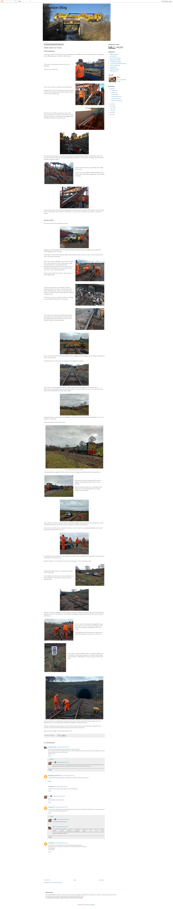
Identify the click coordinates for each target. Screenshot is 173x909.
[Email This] (58, 735)
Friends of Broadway (115, 65)
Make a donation (114, 54)
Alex (54, 826)
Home (74, 880)
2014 (111, 114)
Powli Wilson (51, 843)
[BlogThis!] (60, 735)
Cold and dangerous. (116, 96)
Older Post (101, 880)
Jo (53, 762)
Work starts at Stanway (116, 100)
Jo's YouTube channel (115, 58)
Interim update (114, 94)
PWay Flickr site (114, 71)
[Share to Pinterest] (65, 735)
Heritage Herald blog (115, 59)
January (113, 92)
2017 (111, 108)
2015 (111, 112)
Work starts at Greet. (116, 98)
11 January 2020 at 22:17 (63, 762)
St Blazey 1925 (52, 747)
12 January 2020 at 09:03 (61, 786)
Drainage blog (113, 67)
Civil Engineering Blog (115, 61)
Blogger (93, 904)
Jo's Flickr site (113, 56)
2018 (111, 106)
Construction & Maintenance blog (118, 63)
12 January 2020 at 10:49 (58, 796)
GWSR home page (114, 69)
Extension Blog (55, 8)
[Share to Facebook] (63, 735)
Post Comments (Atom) (56, 882)
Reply (49, 756)
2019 (111, 104)
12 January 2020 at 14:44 (61, 807)
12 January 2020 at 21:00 (61, 826)
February (113, 90)
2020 (111, 88)
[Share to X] (61, 735)
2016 (111, 110)
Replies (52, 759)
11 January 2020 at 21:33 (62, 747)
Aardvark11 (51, 807)
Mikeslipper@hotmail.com (55, 775)
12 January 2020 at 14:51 (63, 819)
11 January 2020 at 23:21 (68, 775)
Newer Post (47, 880)
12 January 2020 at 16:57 (61, 843)
